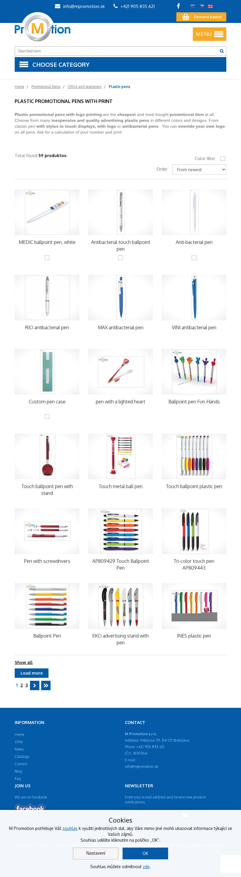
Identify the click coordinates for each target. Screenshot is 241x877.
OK (145, 853)
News (19, 749)
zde (146, 866)
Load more (32, 672)
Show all (24, 662)
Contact (21, 764)
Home (19, 734)
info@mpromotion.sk (83, 6)
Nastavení (95, 853)
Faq (18, 778)
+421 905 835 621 (137, 6)
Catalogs (22, 756)
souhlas (70, 828)
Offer (19, 742)
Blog (18, 771)
